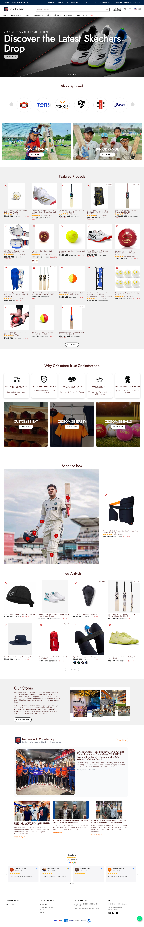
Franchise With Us (46, 907)
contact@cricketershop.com (89, 908)
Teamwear (38, 15)
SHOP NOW (11, 71)
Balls (48, 15)
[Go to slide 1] (70, 883)
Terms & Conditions (115, 907)
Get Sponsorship (46, 910)
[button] (8, 214)
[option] (24, 105)
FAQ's (42, 912)
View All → (121, 740)
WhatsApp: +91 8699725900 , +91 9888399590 (86, 904)
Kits (78, 15)
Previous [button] (11, 104)
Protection (15, 15)
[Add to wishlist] (6, 185)
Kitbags (26, 15)
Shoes (56, 15)
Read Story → (19, 837)
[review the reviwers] (36, 869)
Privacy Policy (113, 909)
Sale (91, 15)
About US (43, 904)
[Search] (107, 10)
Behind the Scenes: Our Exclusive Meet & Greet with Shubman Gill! (70, 821)
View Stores (22, 719)
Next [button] (132, 104)
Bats (5, 15)
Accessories (68, 15)
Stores (85, 15)
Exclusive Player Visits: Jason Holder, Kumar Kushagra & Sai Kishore (32, 824)
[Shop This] (36, 141)
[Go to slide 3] (73, 883)
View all (72, 344)
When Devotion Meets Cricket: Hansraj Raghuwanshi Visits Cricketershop (109, 821)
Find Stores (10, 904)
